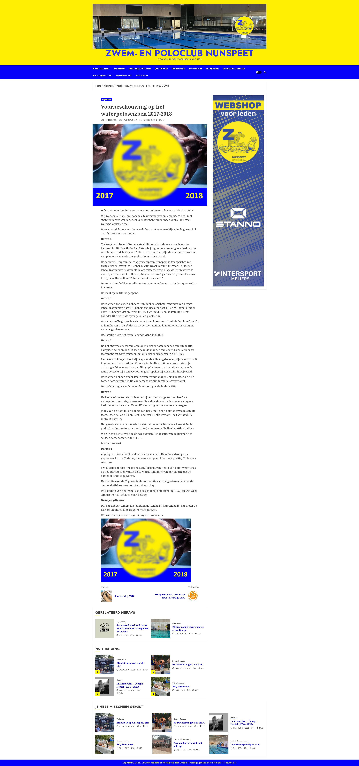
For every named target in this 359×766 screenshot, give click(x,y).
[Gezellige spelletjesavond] (218, 744)
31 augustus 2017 (129, 120)
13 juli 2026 (181, 750)
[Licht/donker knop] (259, 72)
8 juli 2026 (237, 748)
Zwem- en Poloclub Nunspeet (179, 53)
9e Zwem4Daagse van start (187, 664)
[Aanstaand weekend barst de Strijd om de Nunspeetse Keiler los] (104, 628)
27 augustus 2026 (127, 670)
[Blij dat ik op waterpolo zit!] (104, 664)
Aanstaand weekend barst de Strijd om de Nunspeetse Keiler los (132, 628)
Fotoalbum (195, 68)
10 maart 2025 (181, 634)
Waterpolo (161, 68)
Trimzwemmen (178, 683)
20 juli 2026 (180, 690)
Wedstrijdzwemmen (140, 68)
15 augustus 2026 (127, 690)
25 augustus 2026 (183, 668)
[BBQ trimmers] (160, 686)
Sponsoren (212, 68)
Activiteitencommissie (239, 741)
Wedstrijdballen (102, 75)
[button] (264, 72)
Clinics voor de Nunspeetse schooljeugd (188, 628)
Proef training (101, 68)
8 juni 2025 (123, 635)
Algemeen (119, 68)
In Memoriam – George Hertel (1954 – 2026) (130, 685)
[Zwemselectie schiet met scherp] (162, 744)
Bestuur (120, 680)
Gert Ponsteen (110, 120)
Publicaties (142, 75)
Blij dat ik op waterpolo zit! (130, 664)
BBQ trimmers (180, 686)
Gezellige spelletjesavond (245, 744)
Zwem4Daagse (124, 75)
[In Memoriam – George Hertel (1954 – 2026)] (104, 686)
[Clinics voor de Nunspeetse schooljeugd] (160, 628)
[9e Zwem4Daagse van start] (160, 664)
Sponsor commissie (234, 68)
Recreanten (178, 68)
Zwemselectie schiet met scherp (188, 744)
